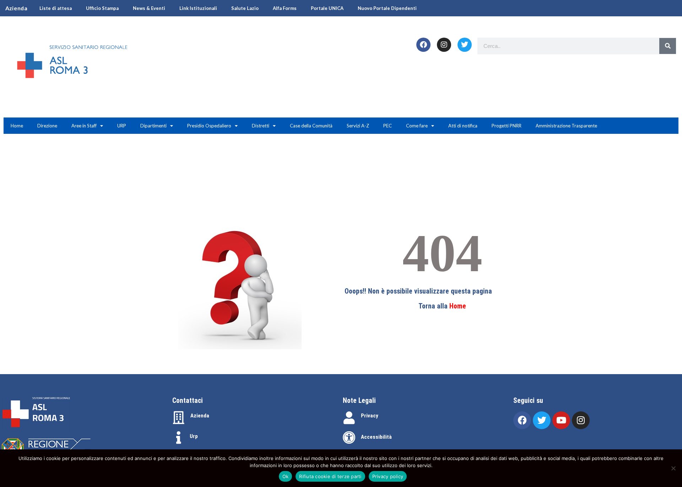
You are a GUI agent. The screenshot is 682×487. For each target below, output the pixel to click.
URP (121, 125)
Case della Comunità (311, 125)
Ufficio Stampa (102, 8)
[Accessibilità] (349, 437)
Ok (285, 476)
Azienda (199, 415)
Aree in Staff (84, 125)
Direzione (47, 125)
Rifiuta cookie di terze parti (330, 476)
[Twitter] (465, 45)
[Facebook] (423, 45)
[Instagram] (444, 45)
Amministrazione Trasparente (566, 125)
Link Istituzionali (198, 8)
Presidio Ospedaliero (209, 125)
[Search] (667, 46)
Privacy (369, 415)
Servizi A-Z (358, 125)
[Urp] (178, 437)
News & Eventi (149, 8)
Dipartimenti (153, 125)
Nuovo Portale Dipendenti (387, 8)
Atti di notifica (462, 125)
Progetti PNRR (506, 125)
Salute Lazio (245, 8)
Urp (194, 436)
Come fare (417, 125)
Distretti (260, 125)
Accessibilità (376, 437)
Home (17, 125)
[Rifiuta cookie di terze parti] (673, 468)
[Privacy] (349, 417)
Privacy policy (388, 476)
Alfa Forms (285, 8)
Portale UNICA (327, 8)
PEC (387, 125)
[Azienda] (178, 417)
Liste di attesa (55, 8)
